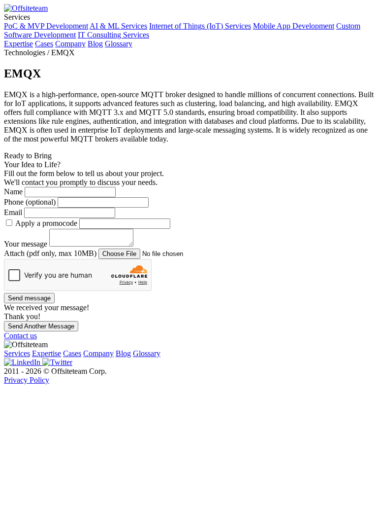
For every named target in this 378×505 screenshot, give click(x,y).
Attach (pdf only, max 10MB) (51, 253)
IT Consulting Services (113, 35)
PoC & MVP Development (46, 26)
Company (70, 43)
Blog (95, 43)
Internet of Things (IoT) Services (200, 26)
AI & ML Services (118, 26)
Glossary (118, 43)
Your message (26, 244)
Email (14, 212)
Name (14, 191)
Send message (29, 298)
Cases (44, 43)
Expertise (18, 43)
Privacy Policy (26, 380)
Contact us (20, 335)
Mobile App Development (293, 26)
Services (17, 353)
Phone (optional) (31, 202)
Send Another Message (41, 326)
